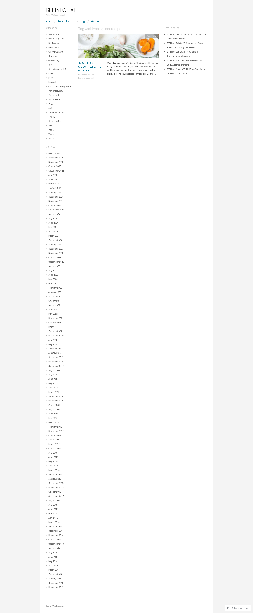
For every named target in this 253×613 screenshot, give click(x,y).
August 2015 (54, 500)
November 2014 (56, 535)
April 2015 (53, 517)
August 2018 (54, 409)
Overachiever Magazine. (59, 86)
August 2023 (54, 265)
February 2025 (55, 187)
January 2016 (54, 478)
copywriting (53, 60)
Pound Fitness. (152, 36)
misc (50, 77)
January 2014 (54, 578)
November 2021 (56, 317)
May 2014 (53, 561)
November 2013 (56, 587)
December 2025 (56, 157)
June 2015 (53, 508)
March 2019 (54, 391)
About (48, 21)
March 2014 (54, 569)
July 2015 (52, 504)
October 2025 (54, 166)
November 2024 (56, 200)
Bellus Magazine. (56, 38)
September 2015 (56, 496)
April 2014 (53, 565)
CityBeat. (52, 55)
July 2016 (52, 452)
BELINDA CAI (60, 10)
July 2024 (52, 218)
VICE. (51, 129)
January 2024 (54, 244)
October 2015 (54, 491)
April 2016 (53, 465)
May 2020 (53, 344)
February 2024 (55, 239)
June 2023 (53, 274)
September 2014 (56, 543)
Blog (82, 21)
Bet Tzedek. (53, 42)
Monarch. (52, 81)
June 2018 (53, 413)
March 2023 (54, 283)
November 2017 (56, 430)
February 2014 (55, 574)
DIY (50, 64)
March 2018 (54, 422)
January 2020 (54, 352)
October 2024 (54, 205)
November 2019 (56, 361)
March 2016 (54, 470)
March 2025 (54, 183)
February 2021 (55, 331)
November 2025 (56, 161)
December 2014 (56, 530)
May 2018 (53, 417)
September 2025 (56, 170)
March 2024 (54, 235)
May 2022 (53, 313)
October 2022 (54, 300)
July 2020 (52, 339)
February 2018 (55, 426)
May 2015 (53, 513)
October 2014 (54, 539)
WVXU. (51, 138)
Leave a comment (86, 77)
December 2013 (56, 582)
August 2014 (54, 548)
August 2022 (54, 305)
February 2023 (55, 287)
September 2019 (56, 365)
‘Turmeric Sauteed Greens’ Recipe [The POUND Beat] (89, 66)
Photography (54, 94)
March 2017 (54, 443)
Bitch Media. (54, 47)
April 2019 (53, 387)
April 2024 (53, 231)
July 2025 (52, 174)
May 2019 (53, 383)
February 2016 (55, 474)
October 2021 (54, 322)
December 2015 (56, 482)
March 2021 (54, 326)
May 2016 (53, 461)
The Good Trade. (56, 112)
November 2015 (56, 487)
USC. (50, 125)
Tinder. (51, 116)
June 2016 (53, 456)
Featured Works (66, 21)
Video (51, 134)
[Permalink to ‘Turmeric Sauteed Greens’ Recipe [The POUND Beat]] (118, 47)
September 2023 (56, 261)
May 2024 (53, 226)
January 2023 (54, 291)
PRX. (50, 103)
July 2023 (52, 270)
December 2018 (56, 396)
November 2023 (56, 252)
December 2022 (56, 296)
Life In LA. (53, 73)
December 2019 (56, 357)
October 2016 (54, 448)
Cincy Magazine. (56, 51)
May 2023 (53, 279)
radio (50, 108)
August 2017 (54, 439)
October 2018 (54, 404)
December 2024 (56, 196)
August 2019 (54, 370)
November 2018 (56, 400)
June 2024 (53, 222)
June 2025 (53, 179)
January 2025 (54, 192)
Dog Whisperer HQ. (57, 68)
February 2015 (55, 526)
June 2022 (53, 309)
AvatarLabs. (54, 34)
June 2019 (53, 378)
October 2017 (54, 435)
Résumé (95, 21)
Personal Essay (55, 90)
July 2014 (52, 552)
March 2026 (54, 153)
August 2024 (54, 213)
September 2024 (56, 209)
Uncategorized (55, 121)
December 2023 (56, 248)
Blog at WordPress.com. (56, 606)
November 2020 (56, 335)
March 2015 (54, 522)
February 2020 (55, 348)
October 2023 (54, 257)
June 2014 (53, 556)
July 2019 (52, 374)
